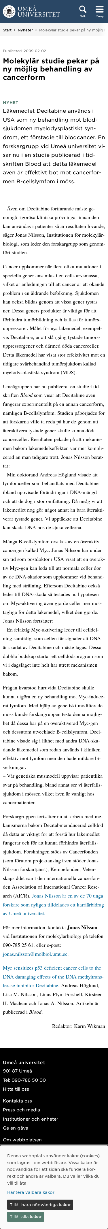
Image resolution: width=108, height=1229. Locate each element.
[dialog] (54, 1187)
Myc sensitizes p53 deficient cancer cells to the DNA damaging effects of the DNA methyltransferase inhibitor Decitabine (53, 976)
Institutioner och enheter (30, 1118)
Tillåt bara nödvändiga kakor (40, 1204)
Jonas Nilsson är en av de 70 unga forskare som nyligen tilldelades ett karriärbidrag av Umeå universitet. (53, 904)
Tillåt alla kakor (26, 1216)
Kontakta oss (17, 1100)
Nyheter (25, 30)
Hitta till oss (16, 1089)
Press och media (21, 1109)
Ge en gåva (15, 1127)
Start (7, 30)
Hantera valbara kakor (30, 1192)
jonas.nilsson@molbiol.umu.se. (36, 953)
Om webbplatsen (22, 1139)
